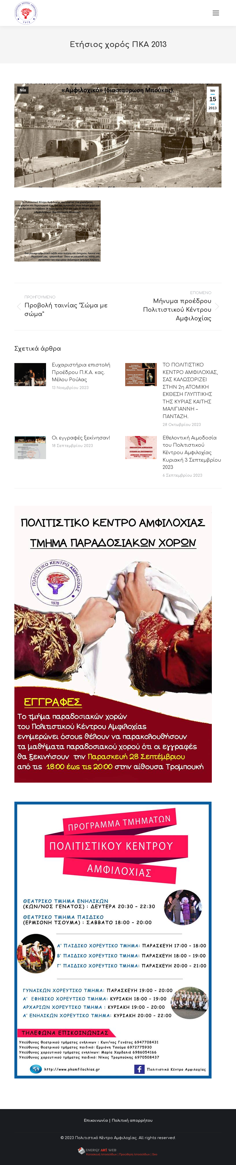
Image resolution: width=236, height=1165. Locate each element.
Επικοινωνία (96, 1121)
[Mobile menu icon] (216, 13)
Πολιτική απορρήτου (132, 1121)
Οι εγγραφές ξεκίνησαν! (81, 438)
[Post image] (30, 374)
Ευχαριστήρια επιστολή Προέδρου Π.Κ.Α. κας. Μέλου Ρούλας (81, 372)
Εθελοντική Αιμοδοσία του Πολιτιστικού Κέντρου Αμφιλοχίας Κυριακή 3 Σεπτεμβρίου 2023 (192, 452)
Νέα (23, 90)
